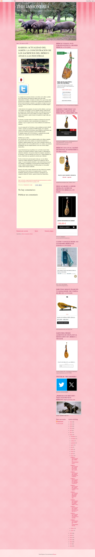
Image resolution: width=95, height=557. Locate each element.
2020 (71, 434)
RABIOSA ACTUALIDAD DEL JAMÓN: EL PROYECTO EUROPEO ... (74, 474)
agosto (72, 445)
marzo (72, 455)
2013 (71, 544)
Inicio (36, 231)
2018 (71, 535)
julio (72, 447)
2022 (71, 430)
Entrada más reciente (22, 231)
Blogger (54, 554)
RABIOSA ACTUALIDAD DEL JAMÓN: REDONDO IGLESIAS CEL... (74, 495)
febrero (72, 528)
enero (72, 530)
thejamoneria (60, 421)
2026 (71, 422)
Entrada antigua (49, 231)
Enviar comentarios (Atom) (27, 234)
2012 (71, 546)
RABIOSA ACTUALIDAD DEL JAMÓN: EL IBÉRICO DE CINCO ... (74, 488)
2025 (71, 424)
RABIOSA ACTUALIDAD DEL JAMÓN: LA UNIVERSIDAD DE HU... (74, 460)
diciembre (73, 436)
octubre (72, 440)
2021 (71, 432)
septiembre (73, 443)
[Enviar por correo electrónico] (36, 185)
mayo (72, 451)
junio (72, 449)
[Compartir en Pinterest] (41, 185)
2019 (71, 533)
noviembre (73, 438)
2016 (71, 537)
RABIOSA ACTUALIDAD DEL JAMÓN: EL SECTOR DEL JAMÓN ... (74, 468)
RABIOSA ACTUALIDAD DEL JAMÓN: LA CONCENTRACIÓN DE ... (74, 522)
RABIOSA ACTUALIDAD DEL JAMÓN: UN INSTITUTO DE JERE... (74, 516)
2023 (71, 428)
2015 (71, 539)
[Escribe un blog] (37, 185)
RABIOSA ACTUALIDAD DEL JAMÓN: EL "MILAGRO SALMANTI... (74, 481)
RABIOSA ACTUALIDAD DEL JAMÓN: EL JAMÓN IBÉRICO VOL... (74, 502)
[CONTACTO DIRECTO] (21, 82)
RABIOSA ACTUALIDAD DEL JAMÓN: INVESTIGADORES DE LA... (74, 509)
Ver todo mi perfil (59, 423)
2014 (71, 541)
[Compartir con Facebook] (39, 185)
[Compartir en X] (38, 185)
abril (72, 453)
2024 (71, 426)
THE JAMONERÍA (33, 6)
